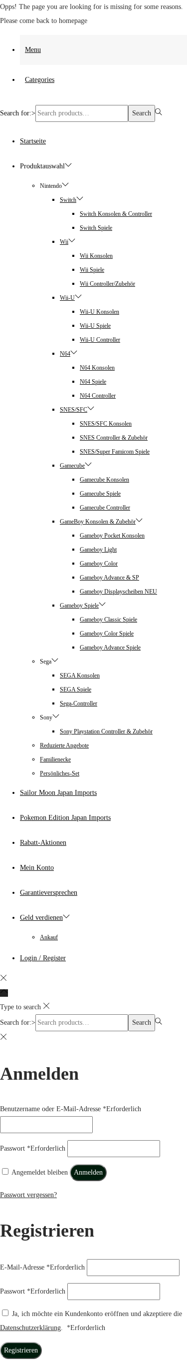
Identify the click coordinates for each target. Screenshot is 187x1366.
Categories (39, 79)
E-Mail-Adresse (42, 1267)
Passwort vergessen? (28, 1195)
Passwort (32, 1148)
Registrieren (21, 1350)
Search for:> (17, 113)
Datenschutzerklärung (30, 1328)
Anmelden (88, 1172)
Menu (33, 49)
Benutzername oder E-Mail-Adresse (70, 1109)
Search (141, 113)
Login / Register (43, 958)
